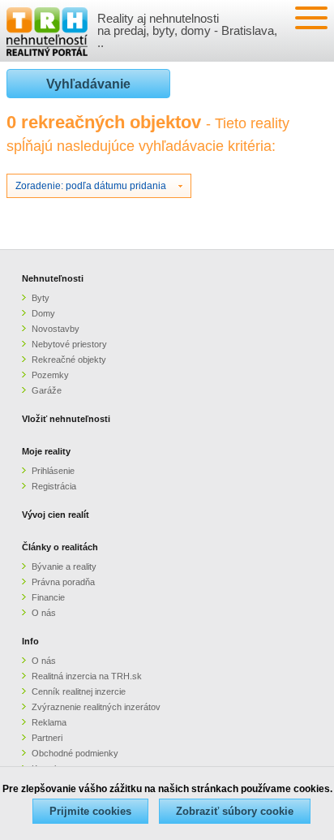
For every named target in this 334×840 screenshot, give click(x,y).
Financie (48, 597)
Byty (40, 298)
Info (30, 641)
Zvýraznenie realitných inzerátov (96, 707)
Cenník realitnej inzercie (79, 691)
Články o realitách (60, 547)
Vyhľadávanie (88, 84)
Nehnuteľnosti (53, 278)
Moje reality (46, 451)
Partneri (47, 738)
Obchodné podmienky (75, 753)
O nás (44, 613)
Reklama (49, 722)
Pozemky (50, 375)
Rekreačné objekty (69, 359)
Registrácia (54, 486)
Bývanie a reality (64, 566)
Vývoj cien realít (55, 514)
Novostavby (55, 329)
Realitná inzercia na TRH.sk (87, 676)
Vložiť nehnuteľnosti (66, 419)
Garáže (47, 390)
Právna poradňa (63, 582)
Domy (43, 313)
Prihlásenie (53, 471)
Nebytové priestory (69, 344)
